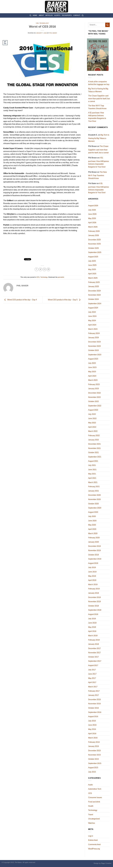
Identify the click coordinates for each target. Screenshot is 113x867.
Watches (91, 823)
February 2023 (94, 384)
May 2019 (92, 576)
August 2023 (93, 359)
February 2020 (94, 538)
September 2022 (94, 406)
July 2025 (92, 261)
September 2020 (94, 508)
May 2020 (92, 525)
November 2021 (94, 448)
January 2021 (93, 491)
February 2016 (94, 742)
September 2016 (94, 712)
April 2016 (92, 734)
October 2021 (93, 452)
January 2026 (93, 235)
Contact (76, 15)
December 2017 (94, 648)
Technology (44, 23)
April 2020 (92, 529)
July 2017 (92, 670)
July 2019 (92, 567)
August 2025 (93, 257)
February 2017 (94, 691)
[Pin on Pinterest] (48, 269)
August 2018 (93, 614)
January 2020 (93, 542)
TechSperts (67, 15)
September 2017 (94, 661)
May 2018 (92, 627)
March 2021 (92, 482)
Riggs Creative (106, 863)
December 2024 (94, 291)
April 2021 (92, 478)
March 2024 (92, 329)
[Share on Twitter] (40, 269)
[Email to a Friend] (44, 269)
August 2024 (93, 308)
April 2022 (92, 427)
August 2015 (93, 767)
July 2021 (92, 465)
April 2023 (92, 376)
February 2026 (94, 231)
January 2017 (93, 695)
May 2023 (92, 372)
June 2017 (92, 674)
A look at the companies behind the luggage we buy (98, 83)
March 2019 (92, 584)
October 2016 (93, 708)
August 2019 (93, 563)
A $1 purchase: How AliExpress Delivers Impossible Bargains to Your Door (97, 117)
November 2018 (94, 601)
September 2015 (94, 763)
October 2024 (93, 299)
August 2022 (93, 410)
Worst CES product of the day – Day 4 (22, 300)
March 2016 (92, 738)
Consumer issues (95, 797)
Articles (49, 15)
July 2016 (92, 721)
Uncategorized (94, 819)
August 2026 (93, 206)
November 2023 (94, 346)
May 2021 (92, 474)
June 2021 (92, 470)
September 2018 (94, 610)
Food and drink (94, 802)
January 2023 (93, 389)
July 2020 (92, 516)
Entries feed (93, 840)
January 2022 (93, 440)
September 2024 (94, 303)
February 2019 (94, 589)
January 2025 (93, 286)
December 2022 (94, 393)
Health (90, 806)
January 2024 (93, 337)
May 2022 (92, 423)
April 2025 (92, 274)
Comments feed (94, 844)
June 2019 (92, 572)
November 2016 (94, 704)
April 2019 (92, 580)
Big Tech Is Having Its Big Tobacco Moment (98, 90)
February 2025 (94, 282)
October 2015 (93, 759)
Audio (90, 785)
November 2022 (94, 397)
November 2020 (94, 499)
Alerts (57, 15)
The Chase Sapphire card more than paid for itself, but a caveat (99, 98)
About (41, 15)
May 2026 (92, 218)
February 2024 (94, 333)
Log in (90, 836)
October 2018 (93, 606)
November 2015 (94, 755)
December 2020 (94, 495)
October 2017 (93, 657)
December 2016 (94, 699)
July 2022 (92, 414)
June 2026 (92, 214)
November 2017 (94, 653)
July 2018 (92, 619)
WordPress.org (94, 849)
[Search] (30, 15)
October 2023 (93, 350)
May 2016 (92, 729)
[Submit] (107, 25)
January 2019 (93, 593)
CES (37, 23)
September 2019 (94, 559)
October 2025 (93, 248)
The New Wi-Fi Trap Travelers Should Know (97, 107)
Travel (90, 814)
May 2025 (92, 269)
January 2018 (93, 644)
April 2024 (92, 325)
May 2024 (92, 320)
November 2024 (94, 295)
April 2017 (92, 682)
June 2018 (92, 623)
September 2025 (94, 252)
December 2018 (94, 597)
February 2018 (94, 640)
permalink (61, 277)
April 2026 (92, 223)
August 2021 (93, 461)
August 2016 (93, 716)
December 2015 (94, 750)
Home (35, 15)
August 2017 (93, 665)
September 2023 (94, 355)
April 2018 (92, 631)
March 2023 (92, 380)
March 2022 (92, 431)
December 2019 (94, 546)
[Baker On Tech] (56, 7)
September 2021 (94, 457)
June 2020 (92, 521)
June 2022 (92, 418)
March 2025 (92, 278)
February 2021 (94, 487)
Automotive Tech (94, 789)
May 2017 (92, 678)
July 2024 (92, 312)
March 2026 (92, 227)
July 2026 (92, 210)
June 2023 (92, 367)
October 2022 (93, 401)
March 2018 (92, 636)
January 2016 (93, 746)
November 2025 (94, 244)
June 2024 (92, 316)
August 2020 (93, 512)
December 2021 (94, 444)
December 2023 (94, 342)
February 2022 (94, 435)
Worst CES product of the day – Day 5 (63, 300)
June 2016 (92, 725)
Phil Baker (53, 33)
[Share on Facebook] (36, 269)
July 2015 (92, 772)
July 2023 (92, 363)
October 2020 (93, 504)
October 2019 (93, 555)
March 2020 (92, 533)
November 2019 (94, 550)
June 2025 (92, 265)
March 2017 (92, 687)
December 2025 (94, 240)
